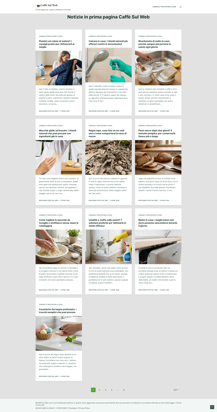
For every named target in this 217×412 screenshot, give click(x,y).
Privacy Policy (84, 408)
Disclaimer (73, 408)
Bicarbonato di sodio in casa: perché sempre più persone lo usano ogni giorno (154, 44)
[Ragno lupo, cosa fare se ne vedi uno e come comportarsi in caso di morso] (108, 157)
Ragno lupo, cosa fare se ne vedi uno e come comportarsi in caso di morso (107, 133)
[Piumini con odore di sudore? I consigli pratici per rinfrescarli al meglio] (59, 68)
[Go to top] (212, 407)
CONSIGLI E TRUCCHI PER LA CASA (164, 7)
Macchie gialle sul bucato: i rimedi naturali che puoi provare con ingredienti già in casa (57, 133)
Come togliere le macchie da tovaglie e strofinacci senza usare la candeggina (58, 223)
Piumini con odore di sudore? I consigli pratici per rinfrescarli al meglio (56, 44)
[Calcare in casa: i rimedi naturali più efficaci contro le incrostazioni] (108, 65)
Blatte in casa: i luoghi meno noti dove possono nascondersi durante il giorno (157, 223)
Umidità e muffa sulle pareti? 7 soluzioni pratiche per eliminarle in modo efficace (107, 223)
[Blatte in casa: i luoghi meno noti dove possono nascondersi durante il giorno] (158, 247)
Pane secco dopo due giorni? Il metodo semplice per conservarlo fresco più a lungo (156, 133)
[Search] (180, 7)
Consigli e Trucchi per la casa (51, 36)
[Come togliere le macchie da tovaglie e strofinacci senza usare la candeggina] (59, 247)
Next (175, 390)
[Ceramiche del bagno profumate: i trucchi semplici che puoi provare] (59, 333)
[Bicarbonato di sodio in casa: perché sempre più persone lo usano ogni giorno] (158, 68)
